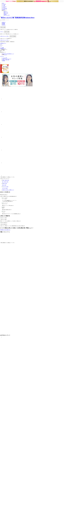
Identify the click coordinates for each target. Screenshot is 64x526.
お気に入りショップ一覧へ (4, 36)
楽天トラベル (6, 13)
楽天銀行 (5, 14)
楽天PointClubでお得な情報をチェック (8, 53)
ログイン (1, 31)
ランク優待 (2, 47)
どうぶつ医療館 (4, 8)
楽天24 (3, 3)
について (5, 54)
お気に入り (4, 22)
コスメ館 (3, 7)
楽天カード (5, 11)
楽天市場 (3, 9)
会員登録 (1, 43)
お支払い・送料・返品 (5, 59)
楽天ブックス (6, 12)
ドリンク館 (4, 4)
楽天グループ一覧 (6, 15)
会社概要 (3, 60)
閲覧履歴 (3, 23)
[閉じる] (9, 36)
